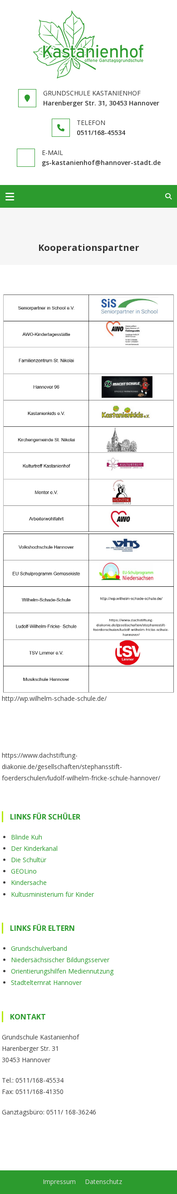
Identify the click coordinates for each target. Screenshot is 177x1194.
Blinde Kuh (26, 837)
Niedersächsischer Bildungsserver (60, 959)
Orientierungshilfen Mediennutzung (62, 971)
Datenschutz (103, 1181)
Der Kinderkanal (34, 848)
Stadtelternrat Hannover (46, 982)
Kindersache (29, 882)
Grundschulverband (39, 948)
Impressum (59, 1181)
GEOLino (24, 871)
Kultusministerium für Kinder (52, 894)
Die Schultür (28, 859)
